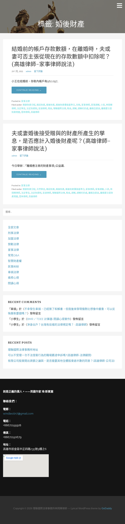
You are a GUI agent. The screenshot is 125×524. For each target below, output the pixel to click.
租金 (69, 108)
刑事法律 (13, 233)
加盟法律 (13, 238)
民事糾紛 (13, 266)
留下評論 (38, 71)
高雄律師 (35, 112)
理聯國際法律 (59, 108)
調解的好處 (83, 108)
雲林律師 (25, 112)
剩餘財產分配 (29, 104)
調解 (74, 108)
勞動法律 (13, 244)
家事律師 (85, 104)
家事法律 (25, 101)
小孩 (103, 104)
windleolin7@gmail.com (18, 413)
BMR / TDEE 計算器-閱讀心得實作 (48, 319)
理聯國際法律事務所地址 (23, 349)
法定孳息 (21, 108)
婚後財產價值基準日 (65, 104)
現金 (50, 108)
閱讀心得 (13, 283)
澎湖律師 (42, 108)
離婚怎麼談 (94, 108)
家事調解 (95, 104)
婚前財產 (41, 104)
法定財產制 (32, 108)
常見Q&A (13, 255)
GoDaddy (107, 508)
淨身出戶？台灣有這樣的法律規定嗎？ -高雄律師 (57, 324)
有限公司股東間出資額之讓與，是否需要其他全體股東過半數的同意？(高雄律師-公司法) (61, 360)
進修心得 (13, 277)
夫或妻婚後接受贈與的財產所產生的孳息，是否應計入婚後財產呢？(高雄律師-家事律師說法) (61, 141)
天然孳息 (41, 189)
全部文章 (13, 227)
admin (28, 71)
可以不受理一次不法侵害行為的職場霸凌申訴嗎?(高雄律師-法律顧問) (49, 355)
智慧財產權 (15, 261)
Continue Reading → (29, 90)
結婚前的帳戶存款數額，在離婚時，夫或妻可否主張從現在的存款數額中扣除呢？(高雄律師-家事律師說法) (61, 57)
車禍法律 (13, 272)
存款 (78, 104)
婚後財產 (50, 104)
